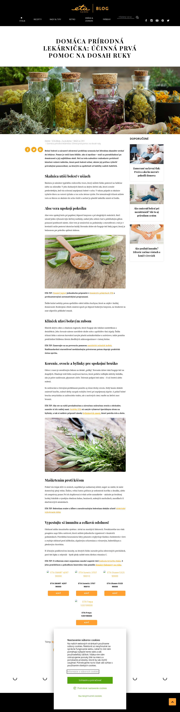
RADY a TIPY (79, 140)
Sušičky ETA (75, 409)
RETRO (72, 19)
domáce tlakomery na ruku (108, 565)
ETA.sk (22, 21)
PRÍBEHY (107, 19)
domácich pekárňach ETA (101, 293)
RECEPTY (38, 19)
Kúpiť (58, 593)
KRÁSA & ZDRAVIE (89, 19)
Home (47, 140)
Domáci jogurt (59, 293)
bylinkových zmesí (91, 413)
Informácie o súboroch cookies (83, 671)
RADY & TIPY (55, 19)
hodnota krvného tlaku (110, 561)
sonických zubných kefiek (99, 345)
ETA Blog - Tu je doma (62, 140)
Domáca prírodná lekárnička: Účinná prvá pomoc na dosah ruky (74, 143)
